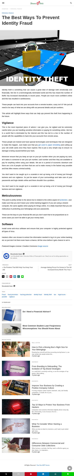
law (55, 294)
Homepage (5, 8)
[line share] (22, 276)
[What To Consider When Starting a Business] (16, 426)
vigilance (12, 297)
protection (63, 200)
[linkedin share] (14, 276)
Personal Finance (16, 8)
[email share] (7, 276)
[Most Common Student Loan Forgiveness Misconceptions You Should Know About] (11, 329)
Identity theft (48, 294)
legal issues (62, 294)
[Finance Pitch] (36, 3)
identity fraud (38, 294)
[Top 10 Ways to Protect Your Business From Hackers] (16, 406)
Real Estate (36, 342)
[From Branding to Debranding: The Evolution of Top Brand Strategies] (16, 368)
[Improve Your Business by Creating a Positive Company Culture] (16, 387)
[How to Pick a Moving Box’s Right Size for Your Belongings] (16, 349)
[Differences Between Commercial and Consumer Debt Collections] (16, 445)
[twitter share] (3, 276)
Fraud (4, 294)
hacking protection (26, 294)
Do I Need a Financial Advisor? (37, 312)
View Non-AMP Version (43, 465)
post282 (4, 297)
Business (35, 361)
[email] (18, 474)
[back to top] (69, 468)
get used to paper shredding (49, 145)
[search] (71, 3)
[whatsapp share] (18, 276)
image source (43, 246)
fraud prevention (13, 294)
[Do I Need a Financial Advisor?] (11, 315)
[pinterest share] (11, 276)
